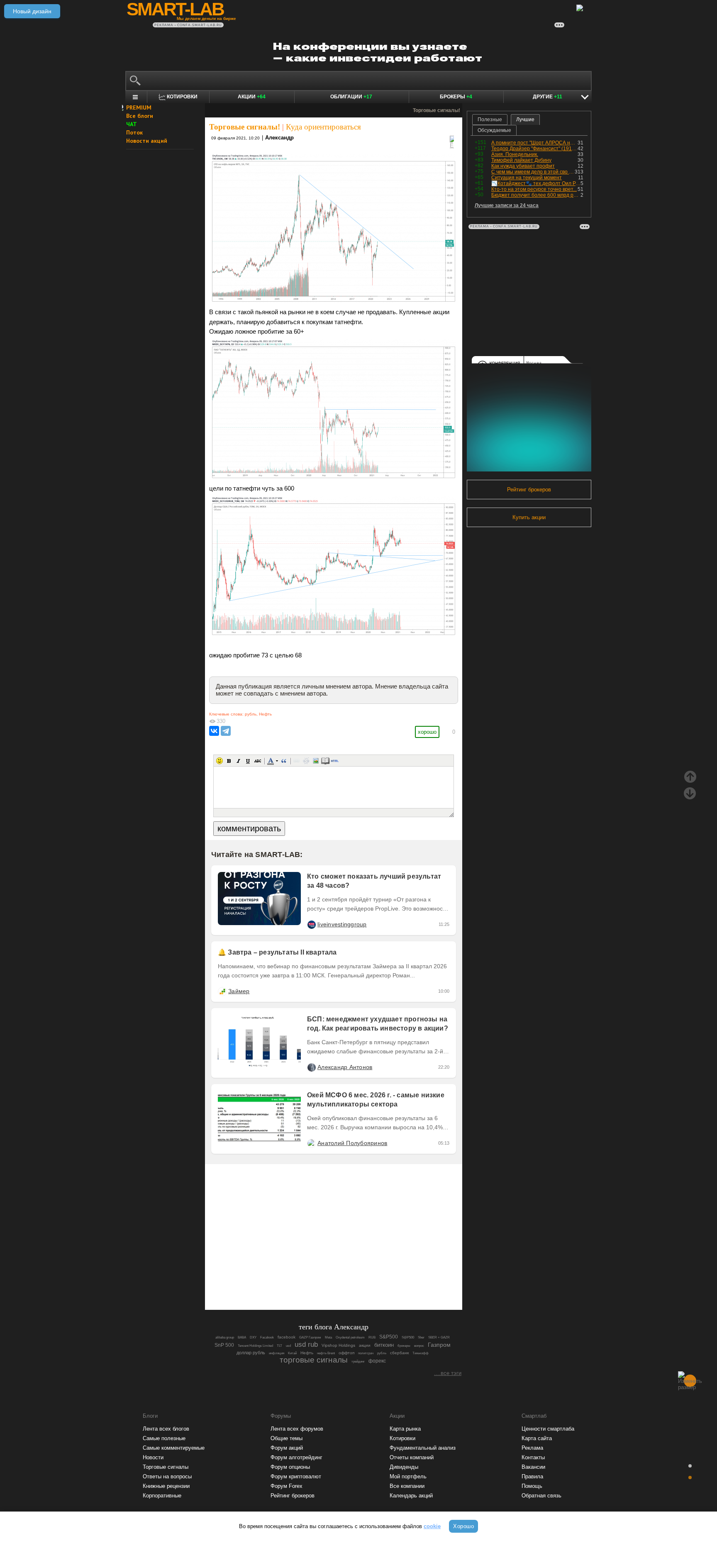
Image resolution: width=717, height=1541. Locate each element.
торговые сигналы (314, 1359)
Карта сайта (537, 1438)
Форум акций (287, 1448)
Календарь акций (411, 1495)
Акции (252, 97)
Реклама (532, 1448)
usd (288, 1346)
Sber (421, 1337)
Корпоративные (162, 1495)
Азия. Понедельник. (514, 154)
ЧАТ (131, 124)
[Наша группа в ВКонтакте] (348, 1281)
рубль (250, 714)
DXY (253, 1337)
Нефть (265, 714)
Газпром (439, 1345)
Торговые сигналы (165, 1467)
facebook (286, 1337)
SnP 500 (224, 1345)
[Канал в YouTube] (376, 1281)
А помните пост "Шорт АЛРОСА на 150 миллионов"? (534, 143)
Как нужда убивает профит (523, 166)
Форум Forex (286, 1486)
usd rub (306, 1344)
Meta (328, 1337)
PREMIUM (138, 107)
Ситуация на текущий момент (526, 178)
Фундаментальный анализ (423, 1448)
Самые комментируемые (174, 1448)
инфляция (276, 1353)
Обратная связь (541, 1495)
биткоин (384, 1345)
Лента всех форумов (297, 1429)
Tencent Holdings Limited (255, 1346)
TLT (279, 1346)
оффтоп (346, 1353)
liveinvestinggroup (342, 924)
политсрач (365, 1353)
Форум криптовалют (296, 1476)
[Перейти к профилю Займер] (222, 991)
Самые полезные (164, 1438)
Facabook (267, 1337)
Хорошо (463, 1526)
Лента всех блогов (166, 1429)
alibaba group (224, 1337)
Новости (153, 1457)
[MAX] (319, 1281)
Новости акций (146, 140)
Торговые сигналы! (244, 126)
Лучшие (525, 119)
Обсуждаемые (494, 130)
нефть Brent (326, 1353)
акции (365, 1345)
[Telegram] (226, 731)
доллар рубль (251, 1352)
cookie (432, 1526)
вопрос (419, 1346)
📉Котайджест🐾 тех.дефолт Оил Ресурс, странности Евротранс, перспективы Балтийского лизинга (535, 183)
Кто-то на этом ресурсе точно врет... (534, 189)
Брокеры (456, 97)
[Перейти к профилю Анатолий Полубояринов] (311, 1143)
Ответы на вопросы (167, 1476)
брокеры (404, 1346)
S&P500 (388, 1336)
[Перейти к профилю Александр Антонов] (311, 1067)
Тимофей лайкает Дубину (521, 160)
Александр (279, 137)
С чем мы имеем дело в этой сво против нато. (533, 172)
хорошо (427, 732)
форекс (377, 1361)
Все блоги (139, 116)
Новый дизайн (32, 11)
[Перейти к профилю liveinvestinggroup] (311, 924)
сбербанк (399, 1353)
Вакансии (533, 1467)
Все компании (407, 1486)
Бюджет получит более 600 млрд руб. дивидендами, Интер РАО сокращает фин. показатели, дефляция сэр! (535, 195)
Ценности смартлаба (548, 1429)
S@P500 (408, 1337)
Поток (134, 132)
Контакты (533, 1457)
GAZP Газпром (310, 1337)
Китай (292, 1353)
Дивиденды (404, 1467)
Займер (239, 991)
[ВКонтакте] (214, 731)
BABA (242, 1337)
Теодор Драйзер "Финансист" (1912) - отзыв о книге (534, 148)
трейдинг (358, 1361)
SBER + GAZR (439, 1337)
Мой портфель (408, 1476)
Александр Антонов (344, 1067)
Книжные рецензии (166, 1486)
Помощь (532, 1486)
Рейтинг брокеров (529, 489)
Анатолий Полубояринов (352, 1143)
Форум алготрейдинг (296, 1457)
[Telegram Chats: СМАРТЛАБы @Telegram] (291, 1281)
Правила (532, 1476)
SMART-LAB (175, 9)
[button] (219, 760)
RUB (372, 1337)
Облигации (351, 97)
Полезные (490, 119)
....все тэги (447, 1373)
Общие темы (286, 1438)
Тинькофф (420, 1353)
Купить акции (529, 517)
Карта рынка (405, 1429)
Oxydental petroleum (350, 1337)
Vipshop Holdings (338, 1345)
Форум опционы (290, 1467)
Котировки (402, 1438)
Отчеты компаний (412, 1457)
